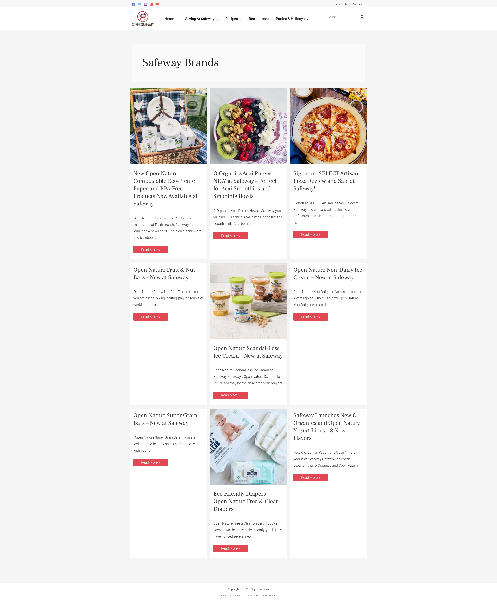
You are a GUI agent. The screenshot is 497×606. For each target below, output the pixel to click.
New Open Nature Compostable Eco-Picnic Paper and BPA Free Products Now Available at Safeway (165, 188)
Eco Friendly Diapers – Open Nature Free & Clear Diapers (245, 501)
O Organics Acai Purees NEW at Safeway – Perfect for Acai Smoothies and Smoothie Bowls (244, 185)
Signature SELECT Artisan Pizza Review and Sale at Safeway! (325, 181)
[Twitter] (139, 4)
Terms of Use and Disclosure (261, 595)
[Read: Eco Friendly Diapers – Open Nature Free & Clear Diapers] (248, 446)
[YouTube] (157, 4)
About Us (226, 595)
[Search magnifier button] (362, 17)
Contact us (238, 595)
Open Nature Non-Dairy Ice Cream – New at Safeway (327, 273)
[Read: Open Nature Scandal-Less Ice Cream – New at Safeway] (248, 301)
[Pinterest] (151, 4)
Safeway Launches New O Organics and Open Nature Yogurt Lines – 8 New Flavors (326, 427)
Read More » (151, 249)
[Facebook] (134, 4)
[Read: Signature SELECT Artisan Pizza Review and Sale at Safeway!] (328, 126)
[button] (176, 19)
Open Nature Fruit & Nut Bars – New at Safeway (164, 273)
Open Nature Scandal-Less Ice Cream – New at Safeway (248, 352)
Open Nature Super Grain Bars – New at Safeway (165, 419)
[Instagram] (145, 4)
